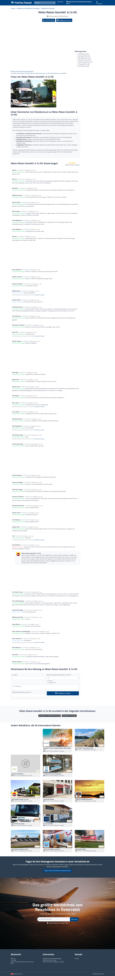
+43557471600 (49, 20)
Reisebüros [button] (60, 2)
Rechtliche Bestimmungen (50, 960)
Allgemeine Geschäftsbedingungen (52, 958)
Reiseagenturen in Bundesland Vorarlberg (49, 715)
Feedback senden (64, 693)
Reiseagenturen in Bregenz (69, 715)
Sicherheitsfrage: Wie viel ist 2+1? (21, 692)
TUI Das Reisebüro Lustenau (51, 849)
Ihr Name (14, 675)
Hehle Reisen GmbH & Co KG (19, 849)
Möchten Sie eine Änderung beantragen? (22, 71)
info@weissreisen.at (65, 20)
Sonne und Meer (48, 824)
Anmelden (99, 4)
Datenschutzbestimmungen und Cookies (53, 962)
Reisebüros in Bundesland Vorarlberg (28, 8)
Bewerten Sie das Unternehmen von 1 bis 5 (59, 675)
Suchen (75, 919)
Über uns (13, 958)
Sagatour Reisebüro (17, 774)
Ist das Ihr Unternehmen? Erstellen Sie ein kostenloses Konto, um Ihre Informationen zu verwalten (38, 73)
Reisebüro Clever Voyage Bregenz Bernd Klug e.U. (57, 748)
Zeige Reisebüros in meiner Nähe (58, 923)
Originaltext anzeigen (39, 295)
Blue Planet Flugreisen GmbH (84, 748)
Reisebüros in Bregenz (48, 8)
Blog (12, 963)
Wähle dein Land (17, 974)
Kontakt (77, 958)
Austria (13, 8)
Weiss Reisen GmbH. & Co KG (19, 799)
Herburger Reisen (48, 799)
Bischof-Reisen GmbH (17, 824)
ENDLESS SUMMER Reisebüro (84, 799)
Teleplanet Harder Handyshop (52, 774)
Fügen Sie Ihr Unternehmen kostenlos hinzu (79, 3)
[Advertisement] (81, 36)
